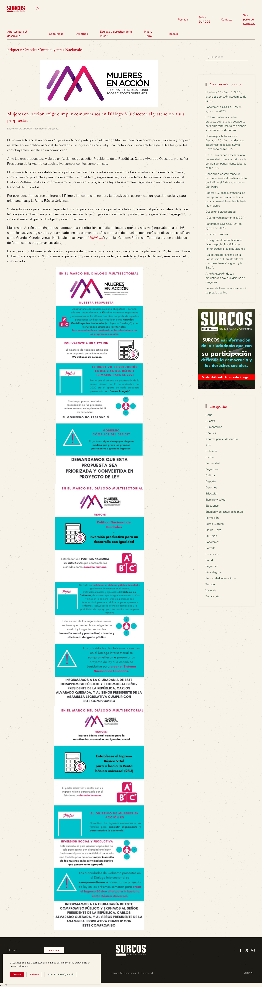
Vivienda (211, 590)
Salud (209, 560)
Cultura (210, 475)
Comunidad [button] (56, 34)
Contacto (226, 20)
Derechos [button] (82, 34)
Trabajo (173, 34)
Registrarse (54, 950)
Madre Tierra (148, 34)
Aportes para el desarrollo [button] (17, 34)
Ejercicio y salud (215, 500)
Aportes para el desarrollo (222, 439)
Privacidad (147, 973)
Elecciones (212, 506)
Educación (212, 494)
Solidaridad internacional (221, 578)
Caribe (210, 457)
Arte (208, 445)
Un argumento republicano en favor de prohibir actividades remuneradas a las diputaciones (225, 244)
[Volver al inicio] (16, 9)
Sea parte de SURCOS (249, 19)
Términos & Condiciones (122, 973)
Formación (212, 518)
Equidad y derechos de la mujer (116, 34)
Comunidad (213, 463)
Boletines (211, 451)
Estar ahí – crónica (217, 234)
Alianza (210, 421)
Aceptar (17, 974)
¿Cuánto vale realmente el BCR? (226, 218)
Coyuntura (212, 469)
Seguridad (212, 566)
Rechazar (34, 974)
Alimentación (214, 427)
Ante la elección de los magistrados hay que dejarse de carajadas (225, 278)
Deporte (210, 481)
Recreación (212, 554)
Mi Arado (211, 536)
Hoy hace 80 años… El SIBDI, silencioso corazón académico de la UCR (226, 96)
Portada (183, 20)
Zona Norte (212, 596)
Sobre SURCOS (204, 19)
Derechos (53, 128)
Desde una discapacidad (221, 212)
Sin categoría (214, 572)
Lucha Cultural (215, 524)
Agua (209, 415)
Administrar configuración (60, 974)
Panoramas (213, 542)
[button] (37, 9)
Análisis (211, 433)
